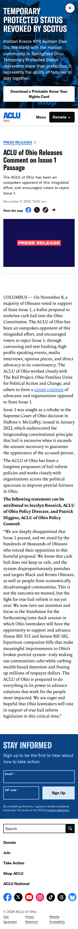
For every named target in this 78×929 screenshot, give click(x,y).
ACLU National (16, 883)
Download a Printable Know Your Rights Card (39, 94)
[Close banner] (70, 8)
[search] (70, 828)
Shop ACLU (13, 873)
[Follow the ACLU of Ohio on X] (18, 898)
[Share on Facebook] (28, 211)
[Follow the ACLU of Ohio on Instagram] (40, 898)
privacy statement (58, 810)
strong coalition (48, 389)
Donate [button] (59, 117)
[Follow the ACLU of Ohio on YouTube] (29, 898)
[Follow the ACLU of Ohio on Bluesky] (72, 898)
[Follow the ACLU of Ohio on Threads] (61, 898)
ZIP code (11, 790)
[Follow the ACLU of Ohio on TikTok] (51, 898)
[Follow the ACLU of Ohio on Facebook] (7, 898)
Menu (41, 117)
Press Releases (17, 142)
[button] (45, 210)
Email (9, 774)
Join (6, 852)
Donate (9, 842)
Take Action (13, 863)
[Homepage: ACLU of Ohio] (17, 117)
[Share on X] (37, 211)
